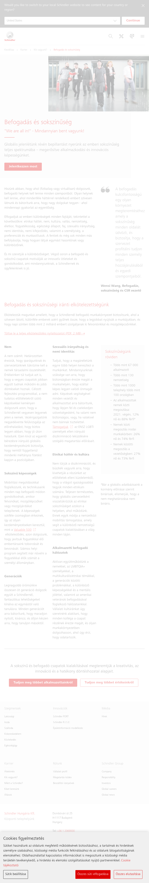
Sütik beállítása (15, 874)
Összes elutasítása (128, 874)
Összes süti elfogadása (92, 874)
